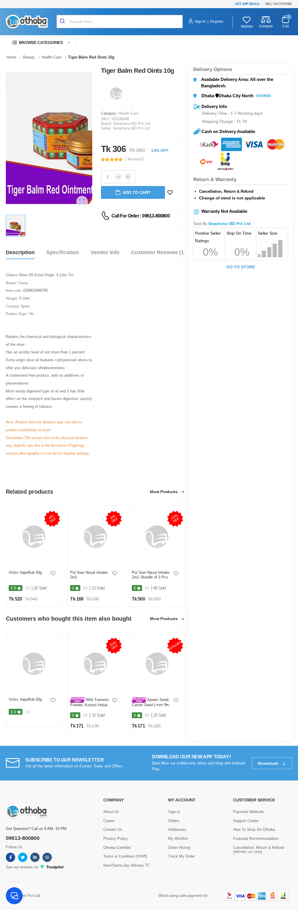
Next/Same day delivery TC (126, 865)
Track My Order (181, 856)
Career (108, 821)
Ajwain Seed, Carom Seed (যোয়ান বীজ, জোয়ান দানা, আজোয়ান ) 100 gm (151, 706)
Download (268, 763)
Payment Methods (248, 812)
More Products (164, 492)
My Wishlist (178, 838)
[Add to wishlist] (53, 573)
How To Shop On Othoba (254, 829)
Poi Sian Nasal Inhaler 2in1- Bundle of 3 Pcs (150, 574)
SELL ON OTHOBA (278, 4)
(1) (27, 588)
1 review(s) (134, 159)
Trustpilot (54, 867)
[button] (41, 42)
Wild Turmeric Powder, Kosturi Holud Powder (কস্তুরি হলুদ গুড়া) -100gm (89, 706)
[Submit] (63, 21)
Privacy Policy (115, 838)
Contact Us (112, 829)
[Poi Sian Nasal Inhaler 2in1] (95, 537)
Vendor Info (105, 252)
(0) (85, 588)
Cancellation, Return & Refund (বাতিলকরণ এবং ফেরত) (258, 849)
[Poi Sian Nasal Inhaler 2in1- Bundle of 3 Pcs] (157, 537)
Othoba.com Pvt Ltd (23, 895)
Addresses (177, 829)
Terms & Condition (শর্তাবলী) (125, 856)
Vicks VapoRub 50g (25, 572)
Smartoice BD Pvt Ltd (131, 123)
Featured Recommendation (256, 838)
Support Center (245, 821)
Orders (174, 821)
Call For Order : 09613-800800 (140, 215)
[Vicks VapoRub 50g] (33, 537)
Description (20, 252)
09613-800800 (23, 838)
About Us (111, 812)
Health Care (128, 113)
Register (217, 22)
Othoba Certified (117, 847)
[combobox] (119, 21)
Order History (179, 847)
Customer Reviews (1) (158, 252)
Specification (62, 252)
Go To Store (240, 267)
